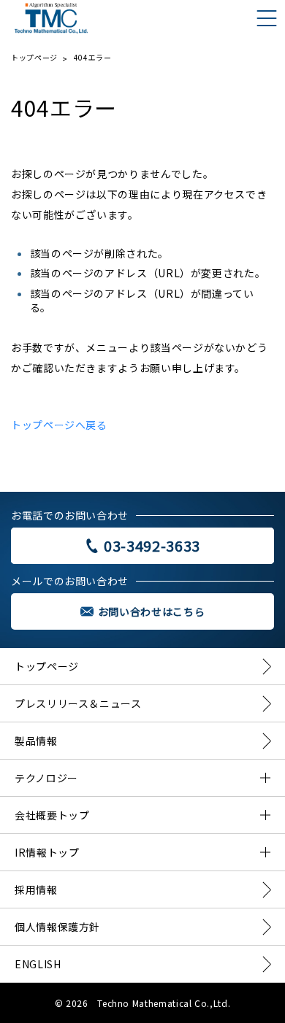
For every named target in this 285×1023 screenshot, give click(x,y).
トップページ (34, 57)
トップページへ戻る (59, 424)
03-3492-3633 (152, 545)
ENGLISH (38, 964)
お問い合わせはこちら (151, 611)
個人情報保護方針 (57, 926)
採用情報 (36, 889)
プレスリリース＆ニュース (78, 703)
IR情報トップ (47, 852)
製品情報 (36, 740)
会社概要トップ (52, 815)
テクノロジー (46, 778)
